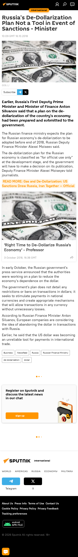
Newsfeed (22, 352)
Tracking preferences (14, 513)
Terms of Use (36, 503)
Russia (35, 352)
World (6, 471)
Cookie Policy (10, 508)
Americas (21, 471)
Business (8, 352)
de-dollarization (12, 359)
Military (67, 471)
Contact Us (52, 503)
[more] (72, 257)
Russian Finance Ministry (55, 352)
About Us (7, 503)
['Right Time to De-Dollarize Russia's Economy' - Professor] (39, 216)
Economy (50, 471)
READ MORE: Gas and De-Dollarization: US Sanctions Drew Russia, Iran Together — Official (38, 183)
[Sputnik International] (11, 5)
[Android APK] (13, 524)
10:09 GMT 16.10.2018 (15, 36)
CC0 (4, 85)
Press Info (21, 503)
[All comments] (5, 551)
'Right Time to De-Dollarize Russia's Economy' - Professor (37, 247)
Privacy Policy (28, 508)
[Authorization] (57, 4)
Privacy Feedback (48, 508)
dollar (27, 359)
